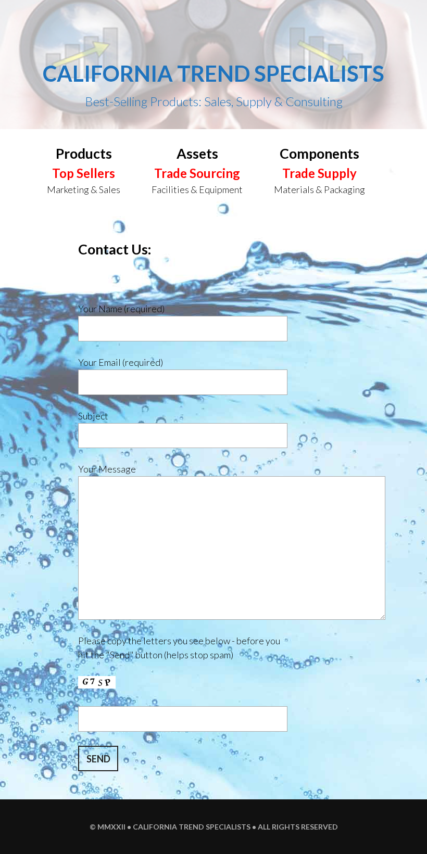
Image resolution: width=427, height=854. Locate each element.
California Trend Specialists (213, 73)
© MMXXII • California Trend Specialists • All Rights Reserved (214, 826)
